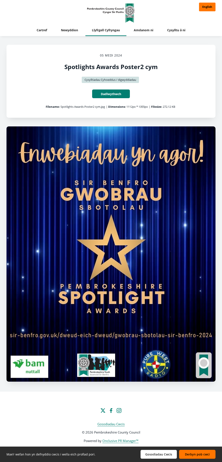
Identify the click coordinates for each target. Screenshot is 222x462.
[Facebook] (111, 410)
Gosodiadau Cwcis (111, 424)
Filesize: (156, 107)
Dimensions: (117, 107)
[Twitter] (103, 410)
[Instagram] (119, 410)
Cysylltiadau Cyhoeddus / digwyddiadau (110, 80)
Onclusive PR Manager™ (120, 441)
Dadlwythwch (111, 94)
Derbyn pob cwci (197, 454)
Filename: (53, 107)
